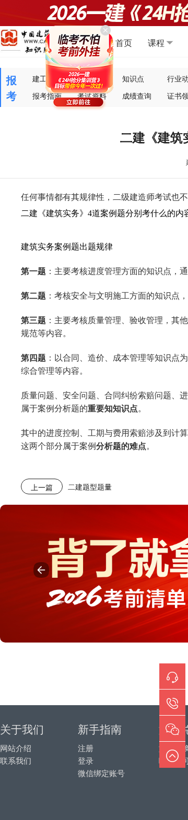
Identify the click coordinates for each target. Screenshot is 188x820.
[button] (41, 570)
